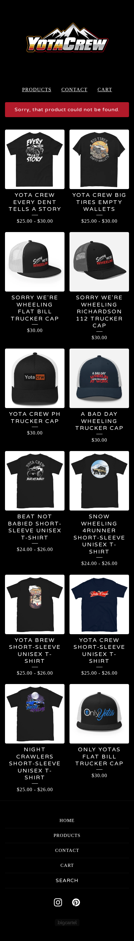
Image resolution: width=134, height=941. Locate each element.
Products (36, 89)
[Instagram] (58, 902)
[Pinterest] (76, 902)
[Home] (67, 40)
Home (67, 820)
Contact (74, 89)
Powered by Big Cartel (67, 922)
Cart (105, 89)
